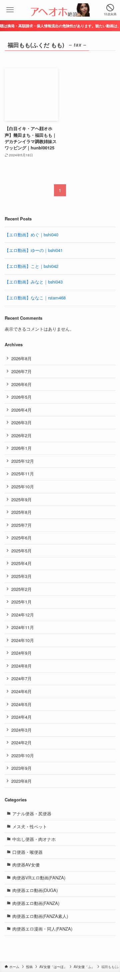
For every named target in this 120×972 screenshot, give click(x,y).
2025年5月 (21, 550)
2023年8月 (21, 781)
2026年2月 (21, 435)
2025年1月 (21, 602)
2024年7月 (21, 678)
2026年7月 (21, 371)
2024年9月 (21, 653)
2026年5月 (21, 397)
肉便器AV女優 (26, 864)
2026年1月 (21, 448)
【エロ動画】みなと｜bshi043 (34, 282)
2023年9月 (21, 768)
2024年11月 (22, 627)
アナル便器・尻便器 (31, 813)
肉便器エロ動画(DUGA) (35, 890)
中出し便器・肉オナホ (34, 839)
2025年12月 (22, 461)
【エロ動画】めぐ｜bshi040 (31, 234)
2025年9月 (21, 499)
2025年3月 (21, 576)
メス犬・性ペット (29, 826)
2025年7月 (21, 525)
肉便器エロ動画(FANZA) (35, 903)
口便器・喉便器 (27, 852)
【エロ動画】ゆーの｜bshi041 (34, 250)
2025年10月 (22, 486)
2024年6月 (21, 691)
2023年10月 (22, 755)
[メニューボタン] (10, 10)
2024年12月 (22, 614)
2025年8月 (21, 512)
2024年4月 (21, 717)
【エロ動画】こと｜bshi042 (31, 266)
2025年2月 (21, 589)
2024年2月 (21, 742)
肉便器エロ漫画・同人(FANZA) (42, 929)
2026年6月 (21, 384)
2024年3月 (21, 730)
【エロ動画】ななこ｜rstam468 (35, 297)
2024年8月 (21, 666)
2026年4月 (21, 410)
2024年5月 (21, 704)
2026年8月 (21, 358)
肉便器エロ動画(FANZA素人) (40, 916)
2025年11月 (22, 473)
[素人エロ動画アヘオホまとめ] (59, 10)
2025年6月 (21, 537)
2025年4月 (21, 563)
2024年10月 (22, 640)
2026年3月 (21, 422)
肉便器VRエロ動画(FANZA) (38, 877)
